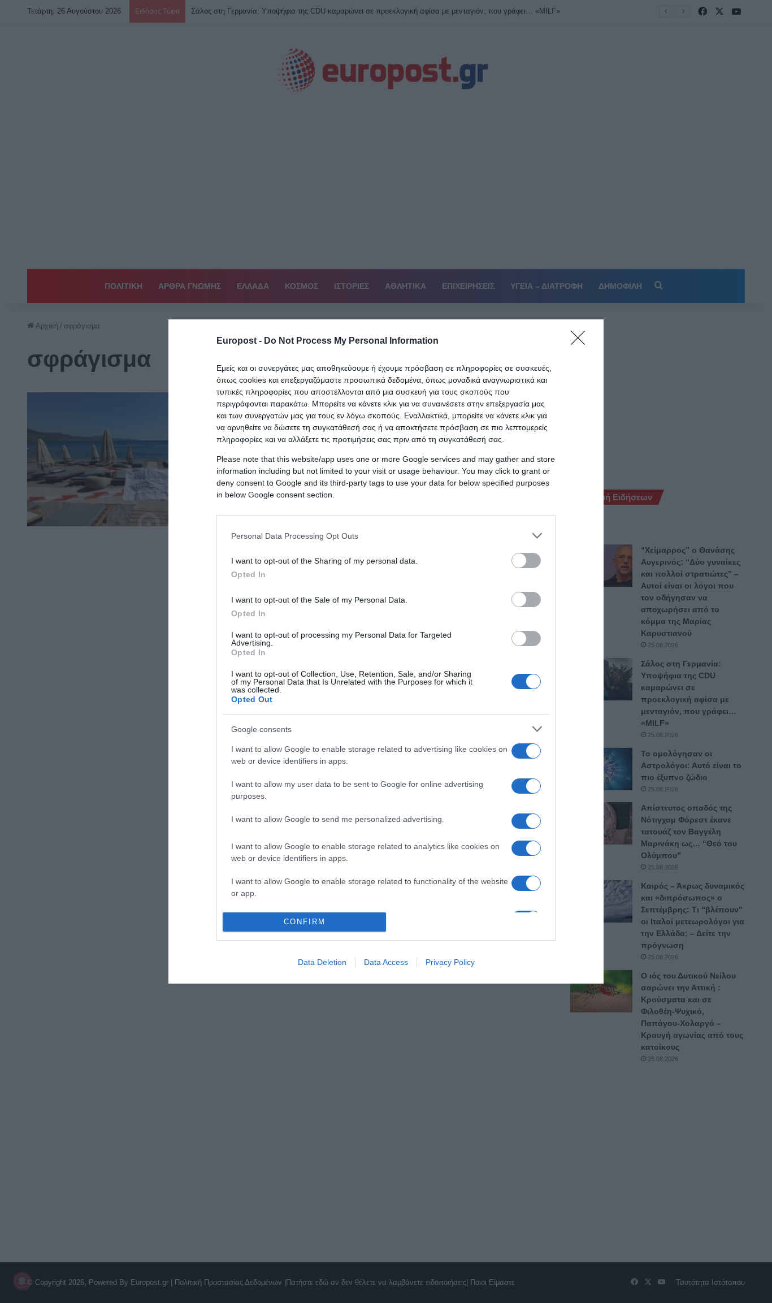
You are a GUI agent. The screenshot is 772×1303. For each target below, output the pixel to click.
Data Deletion (322, 962)
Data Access (386, 962)
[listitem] (386, 536)
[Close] (581, 341)
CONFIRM (305, 921)
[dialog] (386, 651)
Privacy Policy (450, 962)
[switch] (526, 560)
